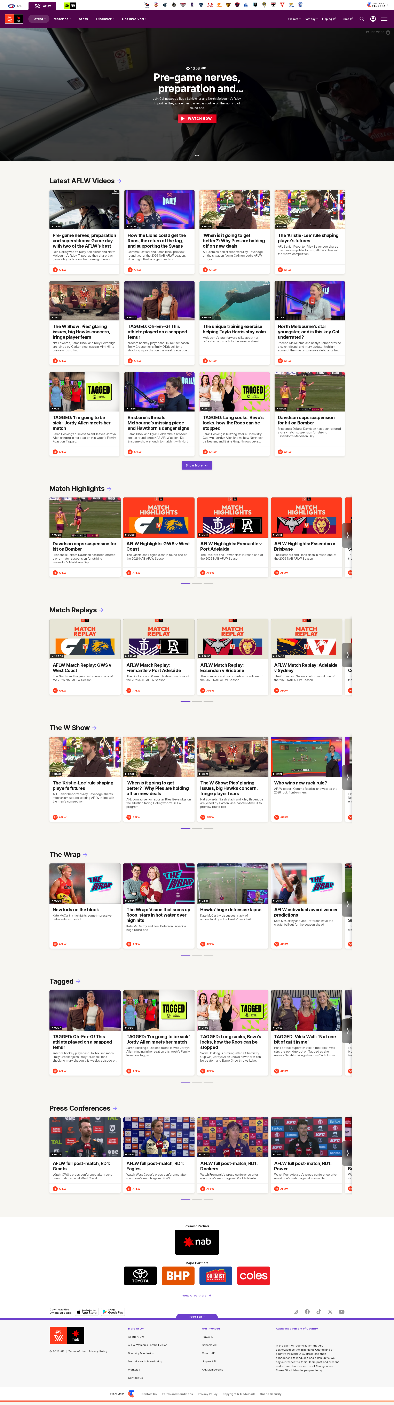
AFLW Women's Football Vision (147, 1345)
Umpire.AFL (209, 1361)
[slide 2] (197, 583)
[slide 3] (208, 583)
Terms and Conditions (177, 1394)
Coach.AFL (209, 1353)
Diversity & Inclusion (141, 1353)
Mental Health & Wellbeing (145, 1361)
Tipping (327, 19)
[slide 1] (185, 583)
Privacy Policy (98, 1351)
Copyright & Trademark (238, 1394)
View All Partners (194, 1295)
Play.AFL (207, 1336)
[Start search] (362, 19)
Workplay (134, 1369)
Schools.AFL (210, 1345)
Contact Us (135, 1377)
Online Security (271, 1394)
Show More (196, 466)
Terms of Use (77, 1351)
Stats (83, 19)
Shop (345, 19)
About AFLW (136, 1336)
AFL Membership (212, 1369)
